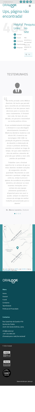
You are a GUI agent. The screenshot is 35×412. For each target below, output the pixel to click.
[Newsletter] (30, 2)
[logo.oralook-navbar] (10, 4)
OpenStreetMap (7, 270)
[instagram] (27, 2)
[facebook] (21, 2)
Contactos (20, 41)
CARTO (16, 269)
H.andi (5, 300)
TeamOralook (21, 44)
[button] (17, 247)
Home (5, 293)
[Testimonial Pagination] (14, 213)
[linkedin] (24, 2)
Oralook (5, 296)
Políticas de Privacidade (10, 309)
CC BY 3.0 (24, 269)
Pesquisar (20, 47)
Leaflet (6, 269)
